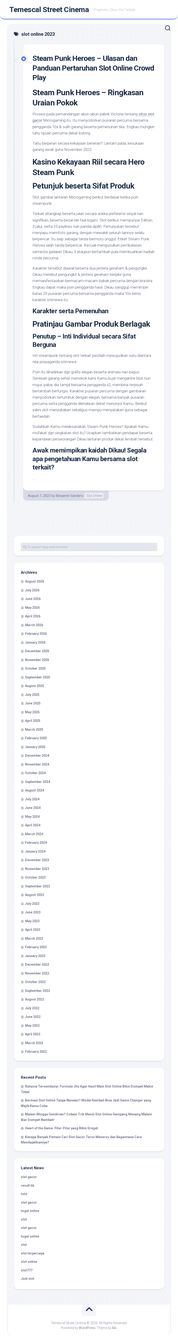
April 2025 (32, 721)
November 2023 (37, 869)
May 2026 (32, 607)
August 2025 (34, 686)
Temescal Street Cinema (49, 9)
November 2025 (37, 660)
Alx (114, 1328)
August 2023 (34, 895)
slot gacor (29, 1177)
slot (24, 1219)
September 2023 (37, 886)
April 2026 (32, 616)
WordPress (87, 1328)
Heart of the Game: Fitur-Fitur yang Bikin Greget (61, 1128)
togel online (30, 1211)
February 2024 (36, 842)
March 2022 (34, 1043)
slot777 (26, 1270)
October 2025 (35, 668)
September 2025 (37, 677)
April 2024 (32, 825)
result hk (27, 1185)
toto (24, 1194)
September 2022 (37, 991)
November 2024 (37, 764)
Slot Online (94, 496)
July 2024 (32, 799)
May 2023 (32, 921)
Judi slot (27, 1278)
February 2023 (36, 947)
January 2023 (35, 956)
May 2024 (32, 816)
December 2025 (37, 651)
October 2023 (35, 877)
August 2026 (34, 581)
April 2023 (32, 930)
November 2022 (37, 973)
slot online (29, 1262)
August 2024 (34, 790)
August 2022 (34, 999)
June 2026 (33, 599)
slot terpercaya (32, 1253)
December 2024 (37, 755)
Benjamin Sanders (69, 496)
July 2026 (32, 590)
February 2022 (36, 1051)
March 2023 (34, 938)
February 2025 (36, 738)
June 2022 (33, 1017)
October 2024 (35, 773)
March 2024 (34, 834)
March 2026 (34, 625)
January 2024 (35, 851)
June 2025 (33, 703)
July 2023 (32, 904)
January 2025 (35, 747)
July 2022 (32, 1008)
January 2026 (35, 642)
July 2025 (32, 695)
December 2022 (37, 964)
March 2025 (34, 729)
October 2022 (35, 982)
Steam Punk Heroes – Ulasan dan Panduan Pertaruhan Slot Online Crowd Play (93, 68)
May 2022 (32, 1025)
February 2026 (36, 633)
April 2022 (32, 1034)
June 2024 (33, 808)
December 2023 (37, 860)
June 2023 (33, 912)
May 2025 (32, 712)
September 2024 (37, 782)
